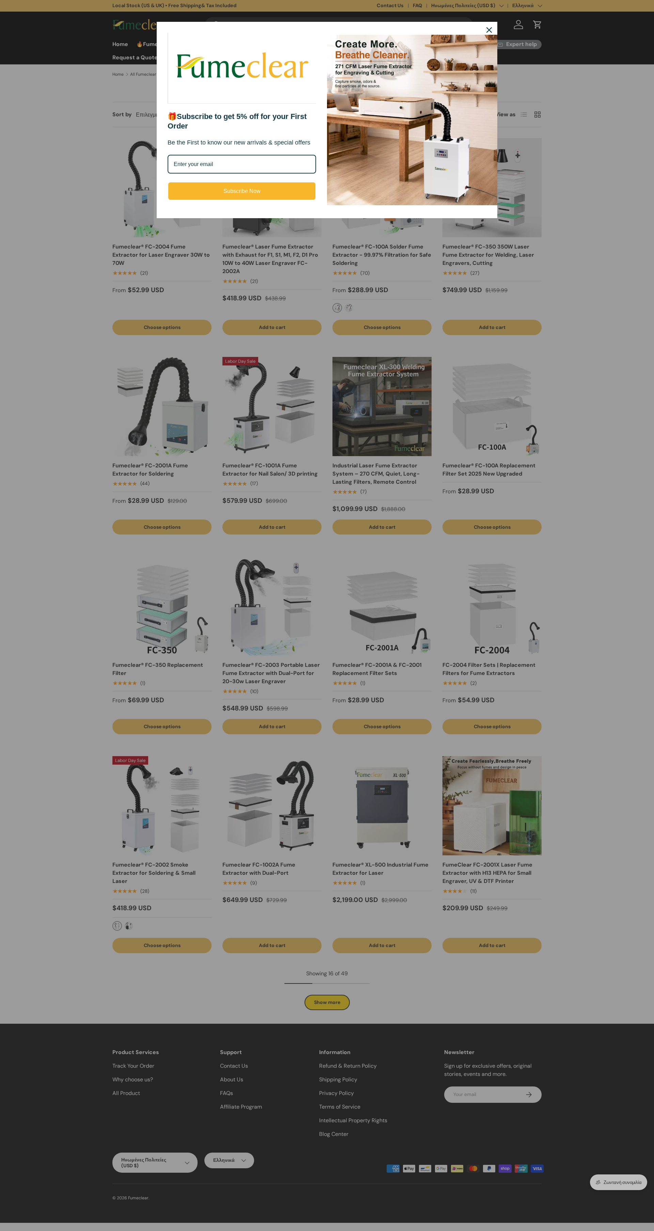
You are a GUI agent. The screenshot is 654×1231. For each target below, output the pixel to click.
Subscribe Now (242, 191)
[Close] (489, 30)
